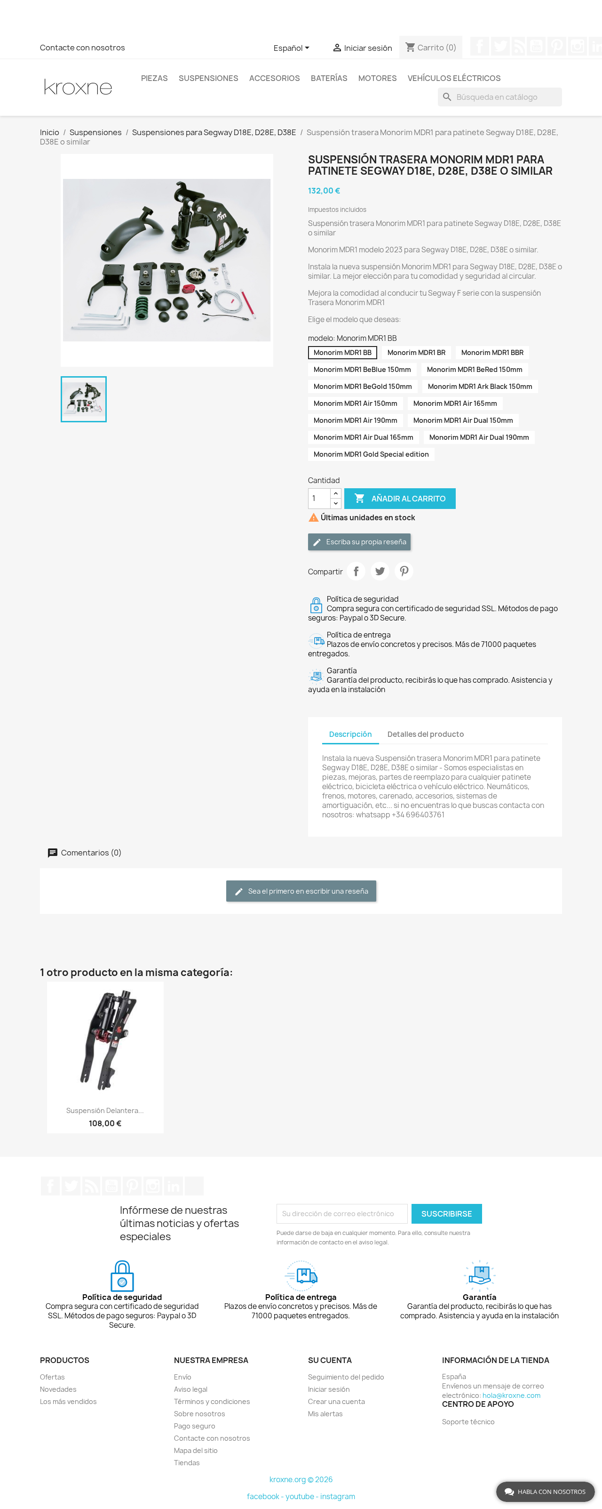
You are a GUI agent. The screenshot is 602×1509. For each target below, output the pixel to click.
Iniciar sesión (329, 1389)
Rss (518, 46)
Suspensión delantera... (105, 1110)
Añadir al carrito (400, 498)
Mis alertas (325, 1413)
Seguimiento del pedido (346, 1376)
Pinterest (556, 46)
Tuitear (380, 571)
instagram (337, 1496)
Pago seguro (194, 1425)
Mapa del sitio (196, 1450)
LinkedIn (173, 1186)
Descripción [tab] (350, 734)
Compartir (356, 571)
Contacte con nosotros (82, 47)
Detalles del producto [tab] (426, 734)
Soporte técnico (468, 1421)
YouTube (536, 46)
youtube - (302, 1496)
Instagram (577, 46)
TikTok (194, 1186)
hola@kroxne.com (511, 1395)
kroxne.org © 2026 (301, 1480)
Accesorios (274, 78)
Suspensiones (208, 78)
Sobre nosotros (199, 1413)
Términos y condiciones (212, 1401)
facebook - (266, 1496)
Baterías (329, 78)
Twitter (500, 46)
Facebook (479, 46)
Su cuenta (330, 1360)
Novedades (58, 1389)
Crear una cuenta (336, 1401)
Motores (377, 78)
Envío (182, 1376)
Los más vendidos (68, 1401)
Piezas (154, 78)
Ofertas (52, 1376)
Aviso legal (190, 1389)
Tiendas (187, 1462)
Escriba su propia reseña (365, 541)
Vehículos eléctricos (454, 78)
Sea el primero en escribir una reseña (307, 891)
